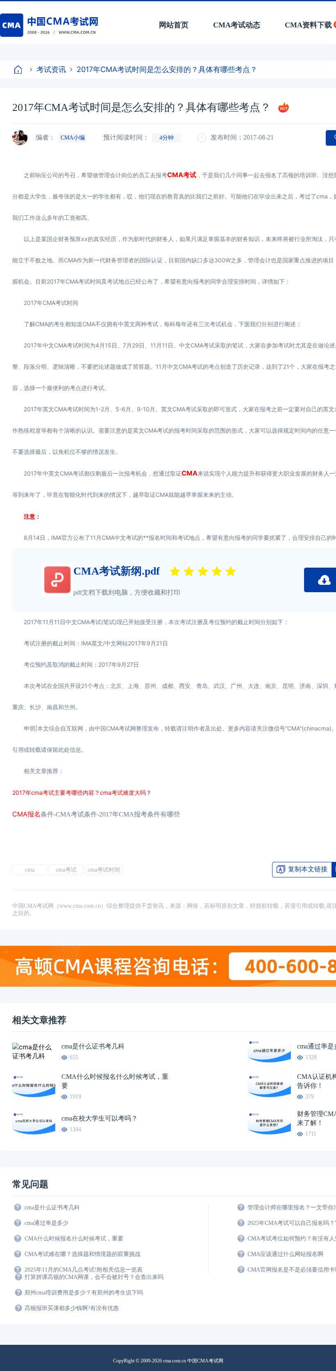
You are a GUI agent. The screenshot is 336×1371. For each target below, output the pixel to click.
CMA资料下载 (308, 25)
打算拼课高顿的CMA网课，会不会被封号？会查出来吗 (94, 1277)
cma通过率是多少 (46, 1223)
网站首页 (173, 25)
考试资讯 (51, 69)
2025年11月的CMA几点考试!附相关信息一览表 (84, 1270)
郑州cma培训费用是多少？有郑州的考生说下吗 (84, 1293)
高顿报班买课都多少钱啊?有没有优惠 (72, 1308)
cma (29, 870)
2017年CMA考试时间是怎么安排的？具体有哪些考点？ (167, 69)
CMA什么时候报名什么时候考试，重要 (114, 1081)
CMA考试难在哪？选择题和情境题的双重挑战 (83, 1254)
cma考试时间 (104, 870)
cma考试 (66, 870)
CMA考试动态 (236, 25)
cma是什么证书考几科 (93, 1046)
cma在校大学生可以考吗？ (99, 1118)
